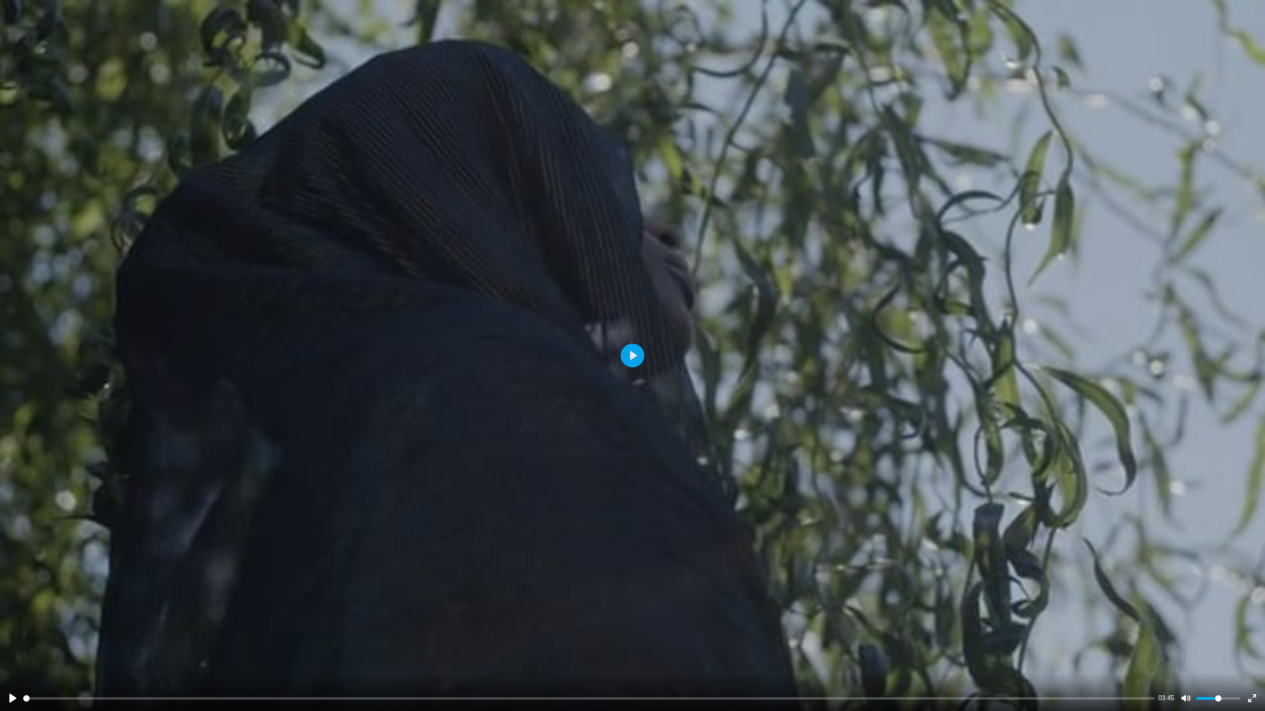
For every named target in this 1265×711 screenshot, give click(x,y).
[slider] (589, 698)
